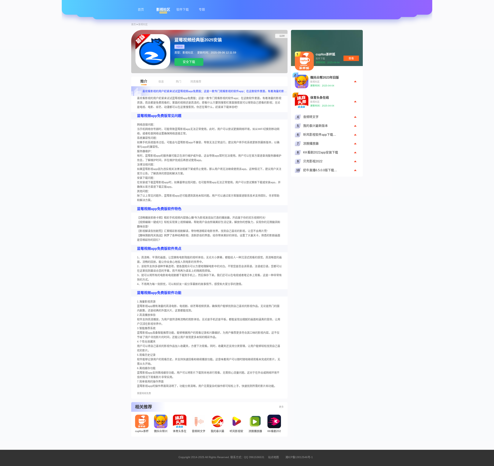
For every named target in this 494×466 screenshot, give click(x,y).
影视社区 (163, 10)
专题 (202, 9)
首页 (141, 9)
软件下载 (182, 9)
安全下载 (189, 62)
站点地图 (273, 457)
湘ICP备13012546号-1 (299, 457)
